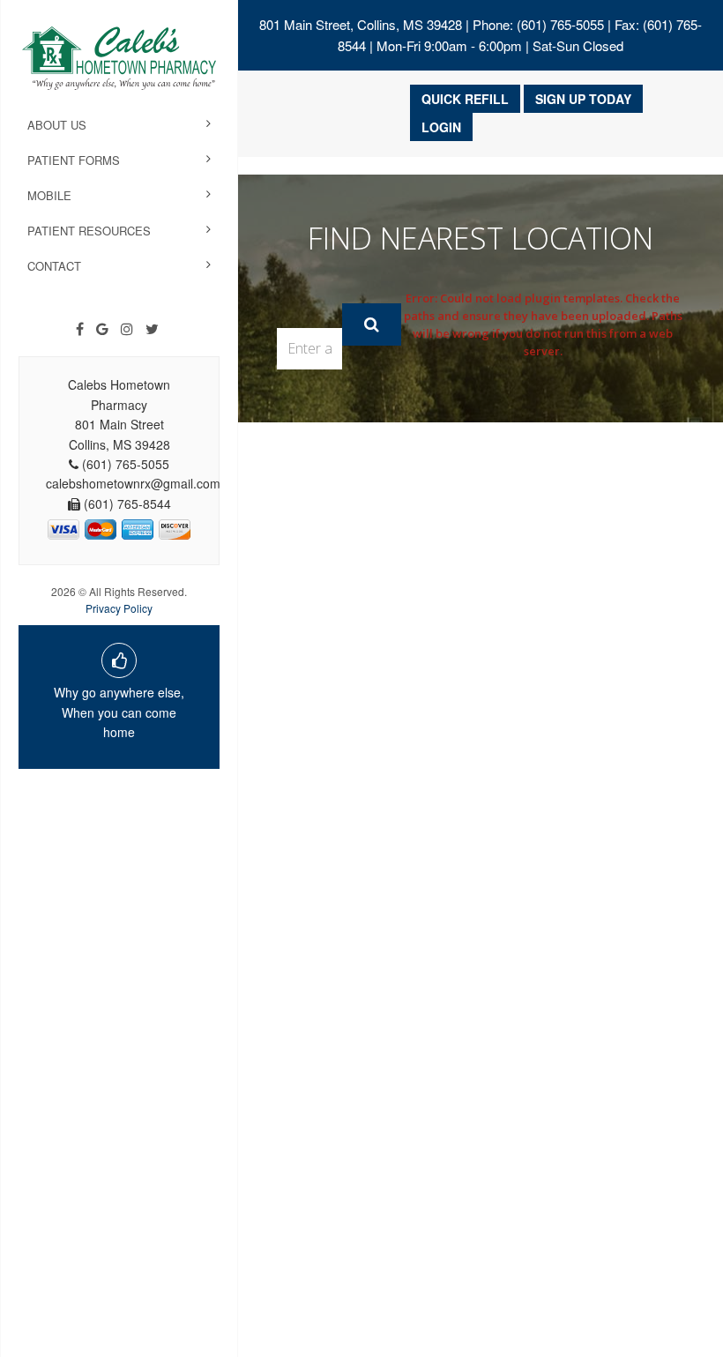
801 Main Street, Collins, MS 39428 (360, 24)
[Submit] (371, 324)
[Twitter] (152, 329)
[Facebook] (80, 329)
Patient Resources (89, 230)
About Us (56, 124)
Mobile (49, 195)
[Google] (102, 329)
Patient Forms (73, 160)
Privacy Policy (119, 607)
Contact (54, 265)
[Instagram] (127, 329)
